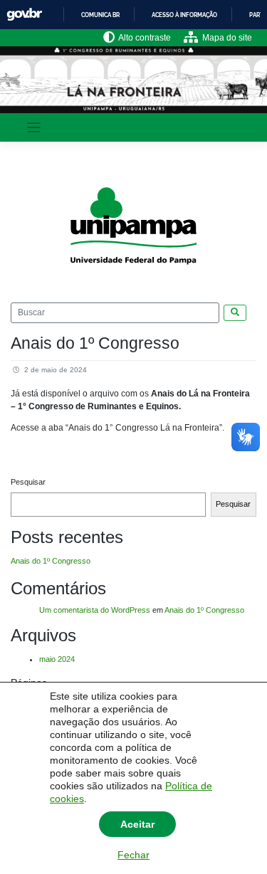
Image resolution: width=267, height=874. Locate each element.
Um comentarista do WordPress (94, 610)
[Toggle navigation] (33, 127)
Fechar (133, 854)
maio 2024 (57, 659)
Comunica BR (100, 15)
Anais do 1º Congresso (50, 561)
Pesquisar (28, 482)
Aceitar (137, 824)
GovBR (24, 14)
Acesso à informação (184, 15)
